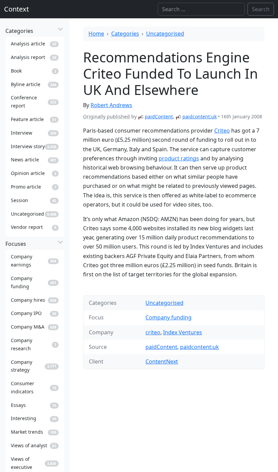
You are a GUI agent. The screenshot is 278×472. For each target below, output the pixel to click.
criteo (152, 332)
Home (96, 33)
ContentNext (161, 361)
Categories (125, 33)
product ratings (179, 158)
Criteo (222, 130)
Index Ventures (182, 332)
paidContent (159, 116)
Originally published (106, 116)
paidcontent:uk (199, 116)
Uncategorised (165, 33)
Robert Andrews (111, 105)
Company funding (168, 317)
